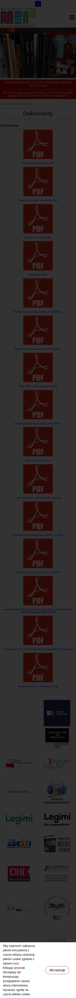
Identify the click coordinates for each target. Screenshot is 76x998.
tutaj (16, 963)
